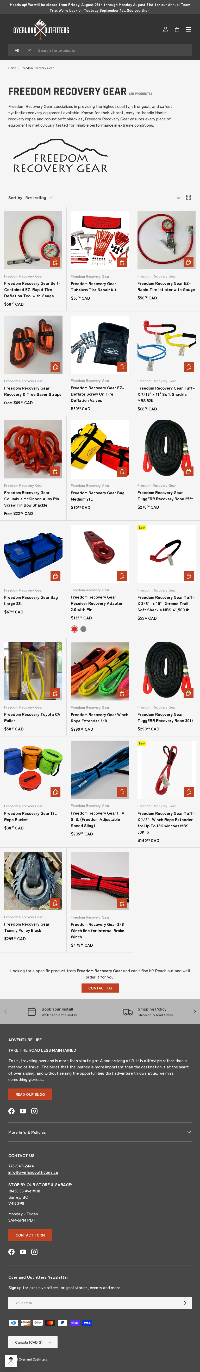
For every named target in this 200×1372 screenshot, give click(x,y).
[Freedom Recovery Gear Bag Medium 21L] (100, 449)
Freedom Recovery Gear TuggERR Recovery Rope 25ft (165, 495)
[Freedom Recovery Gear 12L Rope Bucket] (33, 770)
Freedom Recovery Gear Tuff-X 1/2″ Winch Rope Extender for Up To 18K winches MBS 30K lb (166, 822)
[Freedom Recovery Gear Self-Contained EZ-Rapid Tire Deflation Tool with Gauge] (33, 240)
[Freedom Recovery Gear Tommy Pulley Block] (33, 881)
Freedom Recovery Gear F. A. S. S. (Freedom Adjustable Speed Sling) (98, 819)
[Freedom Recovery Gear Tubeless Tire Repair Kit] (100, 240)
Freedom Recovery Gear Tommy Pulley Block (26, 927)
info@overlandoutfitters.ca (33, 1172)
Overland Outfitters (33, 1359)
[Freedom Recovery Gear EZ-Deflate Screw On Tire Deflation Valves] (100, 345)
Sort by (15, 197)
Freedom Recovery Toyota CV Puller (32, 717)
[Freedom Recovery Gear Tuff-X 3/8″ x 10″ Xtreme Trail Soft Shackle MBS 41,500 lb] (167, 554)
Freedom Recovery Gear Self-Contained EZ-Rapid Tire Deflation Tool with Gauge (32, 289)
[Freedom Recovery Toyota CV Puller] (33, 671)
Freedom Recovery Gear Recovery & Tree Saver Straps (32, 391)
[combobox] (100, 50)
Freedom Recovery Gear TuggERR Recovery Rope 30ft (165, 717)
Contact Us (100, 987)
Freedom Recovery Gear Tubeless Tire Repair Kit (93, 286)
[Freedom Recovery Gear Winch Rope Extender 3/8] (100, 671)
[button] (177, 29)
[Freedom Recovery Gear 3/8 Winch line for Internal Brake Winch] (100, 881)
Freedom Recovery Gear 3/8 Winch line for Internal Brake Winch (97, 930)
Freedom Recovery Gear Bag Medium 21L (97, 495)
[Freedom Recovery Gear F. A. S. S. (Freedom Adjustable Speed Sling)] (100, 770)
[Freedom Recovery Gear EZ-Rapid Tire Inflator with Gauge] (167, 240)
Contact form (30, 1235)
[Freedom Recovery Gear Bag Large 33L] (33, 554)
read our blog (30, 1094)
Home (12, 67)
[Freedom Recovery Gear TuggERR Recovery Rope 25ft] (167, 449)
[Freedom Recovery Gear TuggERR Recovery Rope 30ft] (167, 671)
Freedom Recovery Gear (37, 67)
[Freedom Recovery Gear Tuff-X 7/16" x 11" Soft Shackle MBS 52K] (167, 345)
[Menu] (188, 29)
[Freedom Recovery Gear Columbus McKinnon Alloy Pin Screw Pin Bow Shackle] (33, 449)
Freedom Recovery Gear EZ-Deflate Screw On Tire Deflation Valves (97, 393)
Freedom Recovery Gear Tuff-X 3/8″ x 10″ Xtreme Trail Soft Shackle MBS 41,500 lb (166, 603)
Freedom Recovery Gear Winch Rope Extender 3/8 (99, 717)
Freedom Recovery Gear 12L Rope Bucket (30, 816)
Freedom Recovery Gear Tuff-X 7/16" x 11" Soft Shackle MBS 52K (166, 394)
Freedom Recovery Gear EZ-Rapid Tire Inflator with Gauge (166, 286)
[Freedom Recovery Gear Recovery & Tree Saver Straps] (33, 345)
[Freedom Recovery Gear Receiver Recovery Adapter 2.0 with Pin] (100, 554)
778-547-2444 (21, 1165)
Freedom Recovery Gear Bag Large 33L (31, 600)
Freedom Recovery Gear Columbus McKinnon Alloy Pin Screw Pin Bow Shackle (31, 498)
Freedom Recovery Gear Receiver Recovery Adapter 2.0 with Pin (97, 603)
